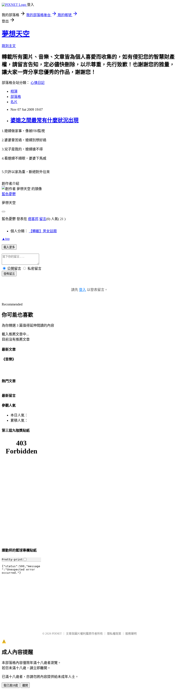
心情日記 (38, 83)
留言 (42, 219)
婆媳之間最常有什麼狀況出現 (44, 120)
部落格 (15, 96)
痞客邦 (33, 219)
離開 (25, 685)
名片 (13, 102)
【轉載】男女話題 (43, 231)
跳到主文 (9, 46)
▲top (6, 239)
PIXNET (57, 633)
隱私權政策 (114, 633)
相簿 (13, 91)
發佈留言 (9, 273)
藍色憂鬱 (9, 194)
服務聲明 (131, 633)
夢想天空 (16, 34)
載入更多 (9, 247)
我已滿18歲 (10, 685)
